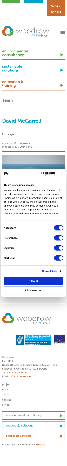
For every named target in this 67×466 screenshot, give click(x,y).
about (5, 394)
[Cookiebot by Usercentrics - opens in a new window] (41, 173)
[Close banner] (62, 173)
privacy (6, 404)
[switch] (58, 237)
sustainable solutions (12, 69)
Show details (49, 271)
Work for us (56, 9)
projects (7, 384)
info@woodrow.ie (20, 143)
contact (6, 399)
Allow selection (33, 290)
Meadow (41, 444)
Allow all (33, 280)
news (5, 389)
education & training (12, 84)
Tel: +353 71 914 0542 (14, 372)
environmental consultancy (15, 53)
